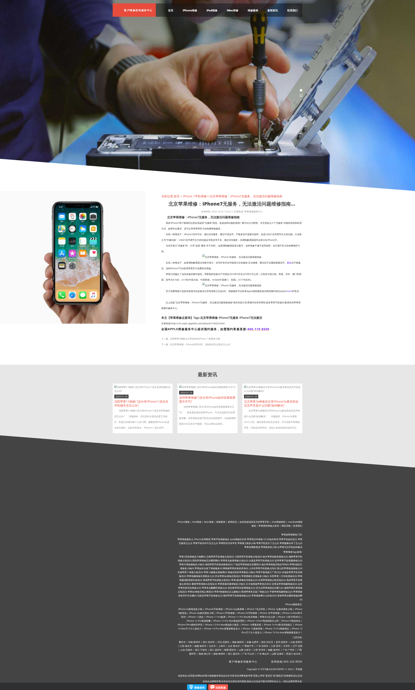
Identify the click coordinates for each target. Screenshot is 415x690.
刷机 (289, 262)
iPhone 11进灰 (195, 616)
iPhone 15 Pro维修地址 (277, 628)
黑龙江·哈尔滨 (293, 653)
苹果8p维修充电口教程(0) (200, 591)
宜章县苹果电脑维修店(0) (284, 583)
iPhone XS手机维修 (247, 612)
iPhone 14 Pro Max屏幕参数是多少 (222, 628)
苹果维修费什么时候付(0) (264, 595)
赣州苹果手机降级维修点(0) (237, 595)
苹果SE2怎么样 (267, 616)
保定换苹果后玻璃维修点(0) (241, 587)
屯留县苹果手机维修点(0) (210, 595)
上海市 (221, 645)
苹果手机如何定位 (288, 539)
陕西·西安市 (230, 649)
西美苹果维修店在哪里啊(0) (206, 560)
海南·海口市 (205, 653)
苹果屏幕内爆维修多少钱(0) (231, 583)
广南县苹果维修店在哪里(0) (247, 564)
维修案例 (253, 10)
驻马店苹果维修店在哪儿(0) (270, 587)
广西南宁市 (248, 645)
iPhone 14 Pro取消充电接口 (278, 624)
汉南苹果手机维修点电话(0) (220, 556)
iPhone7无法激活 (250, 318)
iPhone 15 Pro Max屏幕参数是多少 (282, 632)
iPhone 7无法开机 (256, 609)
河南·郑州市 (194, 642)
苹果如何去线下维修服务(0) (208, 568)
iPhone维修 (190, 10)
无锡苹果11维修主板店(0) (190, 572)
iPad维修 (212, 10)
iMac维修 (232, 10)
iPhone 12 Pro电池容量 (199, 620)
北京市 (212, 645)
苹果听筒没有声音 (228, 543)
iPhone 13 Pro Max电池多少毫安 (222, 624)
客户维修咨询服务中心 (243, 661)
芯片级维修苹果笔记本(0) (258, 583)
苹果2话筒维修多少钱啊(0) (192, 556)
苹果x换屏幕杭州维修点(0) (244, 580)
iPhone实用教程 (202, 539)
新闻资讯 (272, 10)
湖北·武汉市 (267, 642)
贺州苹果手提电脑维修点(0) (288, 560)
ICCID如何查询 (270, 539)
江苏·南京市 (186, 645)
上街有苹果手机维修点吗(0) (262, 568)
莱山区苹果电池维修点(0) (289, 568)
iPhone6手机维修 (214, 609)
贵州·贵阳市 (282, 642)
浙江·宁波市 (201, 649)
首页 (170, 10)
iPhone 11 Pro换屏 (215, 616)
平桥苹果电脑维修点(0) (281, 591)
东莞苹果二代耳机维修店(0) (283, 576)
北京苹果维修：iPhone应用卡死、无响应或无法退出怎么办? (200, 344)
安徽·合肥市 (253, 642)
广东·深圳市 (262, 645)
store (289, 291)
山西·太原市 (245, 649)
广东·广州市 (289, 649)
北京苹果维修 (209, 318)
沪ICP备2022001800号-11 (274, 669)
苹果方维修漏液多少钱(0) (191, 564)
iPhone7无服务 (228, 318)
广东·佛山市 (263, 653)
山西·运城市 (278, 653)
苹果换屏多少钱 (269, 547)
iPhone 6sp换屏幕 (234, 609)
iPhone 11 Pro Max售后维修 (242, 616)
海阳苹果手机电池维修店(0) (219, 564)
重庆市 (182, 642)
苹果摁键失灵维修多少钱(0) (255, 576)
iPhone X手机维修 (225, 612)
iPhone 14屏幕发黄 (251, 624)
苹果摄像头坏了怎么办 (291, 543)
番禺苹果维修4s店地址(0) (204, 583)
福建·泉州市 (274, 649)
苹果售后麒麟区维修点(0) (214, 587)
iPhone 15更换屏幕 (252, 628)
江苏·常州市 (259, 649)
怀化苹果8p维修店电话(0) (228, 576)
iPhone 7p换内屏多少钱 (280, 609)
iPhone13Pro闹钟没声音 (190, 624)
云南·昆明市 (296, 642)
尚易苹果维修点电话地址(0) (272, 580)
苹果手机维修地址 (220, 539)
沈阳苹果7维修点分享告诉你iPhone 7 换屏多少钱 (195, 338)
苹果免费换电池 (252, 547)
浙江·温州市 (216, 649)
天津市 (286, 645)
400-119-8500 (258, 329)
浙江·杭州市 (209, 642)
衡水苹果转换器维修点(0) (275, 556)
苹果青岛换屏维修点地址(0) (234, 560)
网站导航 (286, 525)
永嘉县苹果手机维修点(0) (261, 560)
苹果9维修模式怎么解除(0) (227, 591)
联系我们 (292, 10)
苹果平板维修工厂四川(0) (268, 572)
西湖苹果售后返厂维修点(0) (255, 591)
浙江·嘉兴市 (234, 653)
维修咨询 (199, 687)
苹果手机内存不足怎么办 (205, 543)
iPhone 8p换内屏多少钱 (201, 612)
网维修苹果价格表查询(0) (235, 568)
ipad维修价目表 (238, 539)
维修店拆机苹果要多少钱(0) (241, 572)
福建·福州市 (200, 645)
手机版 (299, 669)
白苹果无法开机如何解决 (289, 547)
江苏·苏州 (276, 645)
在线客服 (220, 687)
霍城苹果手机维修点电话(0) (217, 580)
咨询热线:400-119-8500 (286, 661)
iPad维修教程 (278, 521)
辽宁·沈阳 (297, 645)
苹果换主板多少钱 (246, 543)
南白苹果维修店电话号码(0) (275, 564)
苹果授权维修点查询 (269, 525)
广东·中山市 (248, 653)
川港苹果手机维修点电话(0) (248, 556)
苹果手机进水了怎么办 (267, 543)
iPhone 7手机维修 (195, 196)
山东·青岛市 (234, 645)
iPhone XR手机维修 (270, 612)
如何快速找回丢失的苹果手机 (254, 521)
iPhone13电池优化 (290, 620)
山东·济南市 (186, 649)
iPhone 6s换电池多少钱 (190, 609)
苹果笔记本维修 (255, 539)
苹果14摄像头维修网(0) (215, 572)
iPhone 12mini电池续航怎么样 (263, 620)
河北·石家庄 (223, 642)
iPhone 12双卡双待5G (289, 616)
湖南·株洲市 (219, 653)
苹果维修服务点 (185, 539)
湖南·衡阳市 (238, 642)
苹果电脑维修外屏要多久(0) (200, 576)
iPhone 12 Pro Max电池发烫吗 (229, 620)
